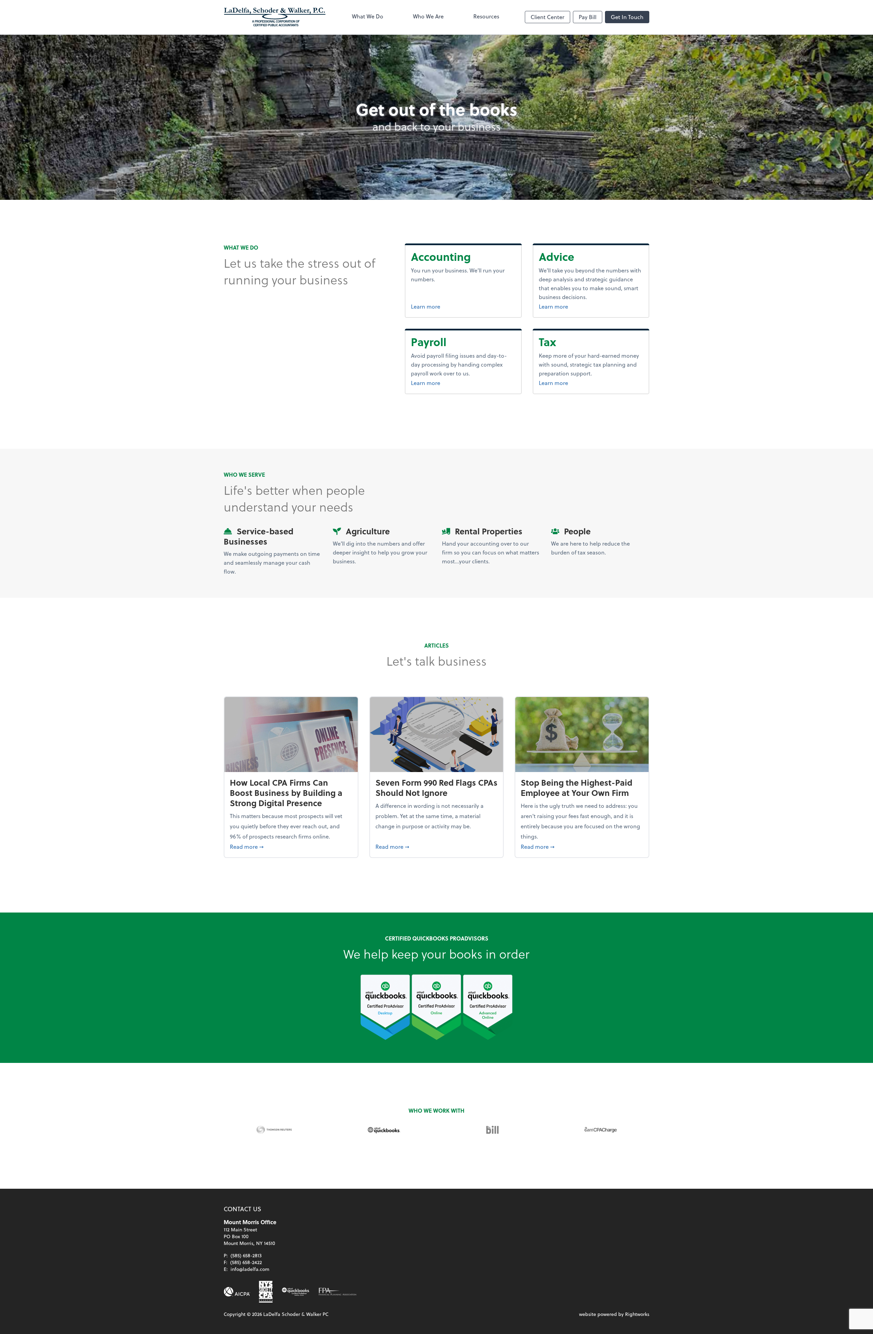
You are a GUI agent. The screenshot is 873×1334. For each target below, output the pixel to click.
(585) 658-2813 (246, 1255)
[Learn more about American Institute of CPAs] (237, 1291)
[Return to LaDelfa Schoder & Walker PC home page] (275, 17)
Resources (486, 16)
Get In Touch (627, 17)
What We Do (367, 16)
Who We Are (428, 16)
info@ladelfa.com (250, 1269)
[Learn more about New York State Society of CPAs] (265, 1292)
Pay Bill (587, 17)
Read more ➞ (291, 846)
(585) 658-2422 (246, 1262)
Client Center (547, 17)
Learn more (451, 306)
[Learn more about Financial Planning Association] (338, 1291)
